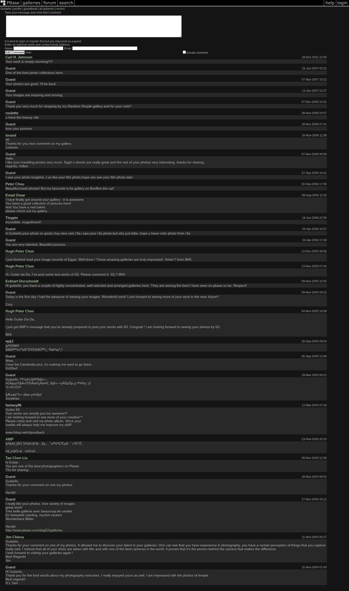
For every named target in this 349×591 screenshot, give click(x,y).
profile (18, 8)
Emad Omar (15, 195)
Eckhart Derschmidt (21, 281)
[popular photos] (199, 5)
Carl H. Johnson (18, 57)
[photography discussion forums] (50, 5)
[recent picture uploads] (31, 5)
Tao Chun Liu (16, 458)
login (22, 41)
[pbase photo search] (66, 5)
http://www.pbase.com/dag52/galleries (33, 530)
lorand (10, 135)
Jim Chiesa (14, 537)
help (28, 52)
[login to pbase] (342, 5)
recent (61, 8)
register (34, 41)
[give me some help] (330, 5)
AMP (9, 439)
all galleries (46, 8)
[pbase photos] (10, 5)
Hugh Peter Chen (19, 251)
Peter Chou (14, 184)
